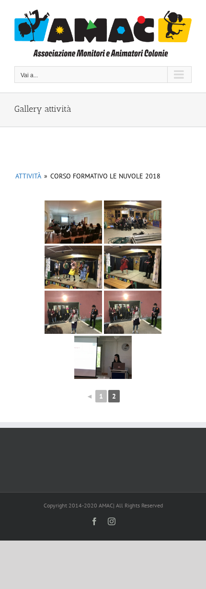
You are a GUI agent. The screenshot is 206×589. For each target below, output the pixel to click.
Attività (28, 176)
